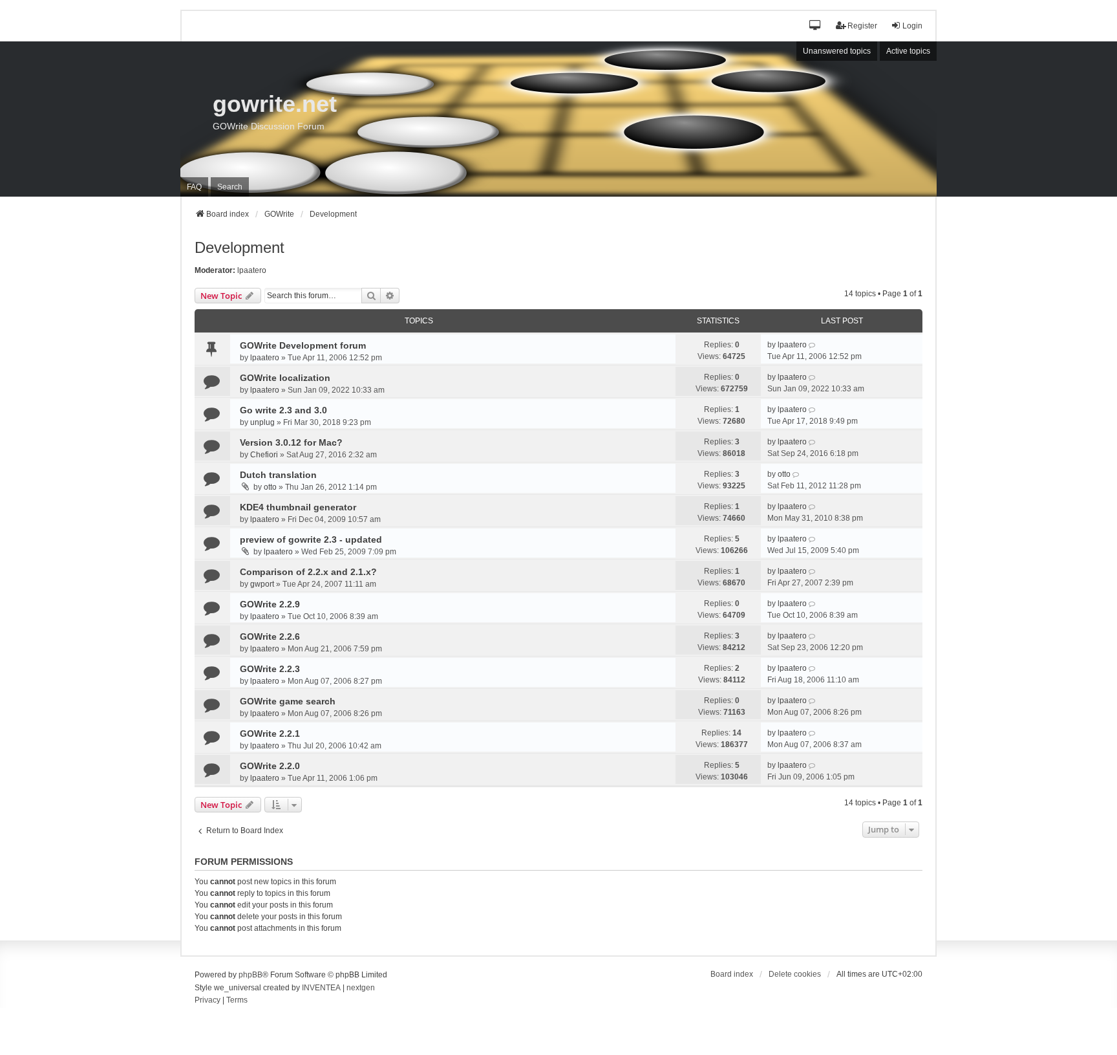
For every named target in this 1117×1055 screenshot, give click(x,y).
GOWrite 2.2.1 (270, 733)
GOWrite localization (285, 378)
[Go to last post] (813, 345)
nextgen (360, 987)
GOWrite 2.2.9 (270, 604)
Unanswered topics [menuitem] (837, 51)
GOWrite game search (287, 701)
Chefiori (264, 454)
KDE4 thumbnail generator (298, 507)
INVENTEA (321, 987)
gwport (262, 584)
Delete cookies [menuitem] (795, 974)
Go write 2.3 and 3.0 (283, 410)
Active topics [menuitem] (908, 51)
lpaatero (251, 270)
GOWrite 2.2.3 (270, 669)
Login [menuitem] (912, 25)
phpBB (250, 974)
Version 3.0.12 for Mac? (291, 442)
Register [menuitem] (862, 25)
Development (239, 247)
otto (270, 487)
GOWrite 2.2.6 (270, 636)
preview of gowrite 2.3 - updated (311, 539)
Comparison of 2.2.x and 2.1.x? (308, 572)
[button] (815, 26)
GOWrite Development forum (303, 345)
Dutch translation (278, 475)
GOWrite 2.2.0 (270, 766)
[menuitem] (207, 1001)
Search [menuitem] (229, 186)
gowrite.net (275, 104)
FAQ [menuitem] (194, 186)
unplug (262, 422)
